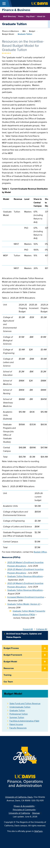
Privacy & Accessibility (24, 806)
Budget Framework (13, 654)
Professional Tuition (18, 713)
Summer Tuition (16, 717)
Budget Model (8, 34)
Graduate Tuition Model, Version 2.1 (23, 604)
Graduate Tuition (17, 710)
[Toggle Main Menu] (4, 3)
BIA (24, 31)
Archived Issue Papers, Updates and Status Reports (23, 635)
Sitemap (36, 813)
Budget (32, 31)
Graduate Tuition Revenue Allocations (25, 576)
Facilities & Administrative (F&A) (24, 720)
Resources (9, 668)
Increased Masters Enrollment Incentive (25, 597)
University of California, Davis (19, 797)
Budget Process (11, 648)
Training (7, 674)
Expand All (28, 629)
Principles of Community (24, 809)
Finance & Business (16, 10)
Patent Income (16, 724)
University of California (19, 813)
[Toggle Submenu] (45, 648)
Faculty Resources (18, 727)
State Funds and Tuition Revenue (24, 703)
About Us (41, 16)
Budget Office (40, 551)
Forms (21, 16)
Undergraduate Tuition (19, 706)
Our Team (8, 681)
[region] (25, 233)
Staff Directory (9, 16)
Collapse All (41, 629)
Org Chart (30, 16)
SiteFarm (38, 831)
